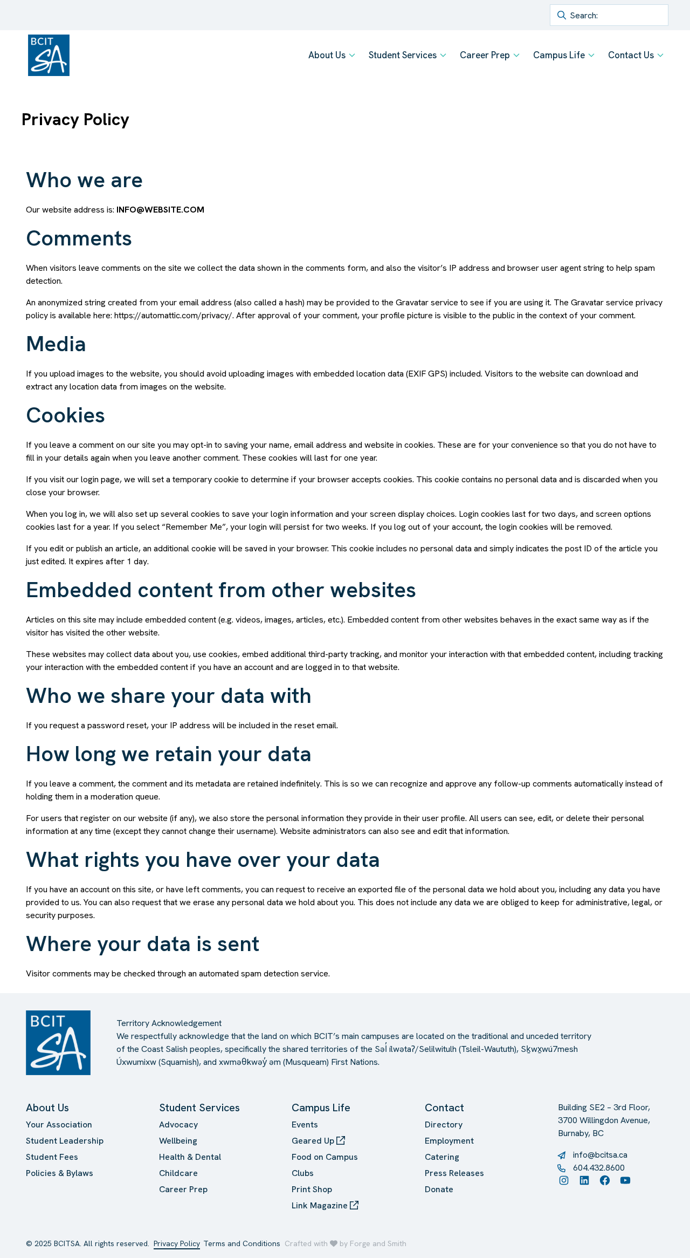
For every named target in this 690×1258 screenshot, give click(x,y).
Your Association (59, 1124)
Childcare (178, 1173)
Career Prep (485, 55)
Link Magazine (321, 1205)
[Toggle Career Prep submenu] (516, 55)
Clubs (303, 1173)
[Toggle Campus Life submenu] (591, 55)
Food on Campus (325, 1157)
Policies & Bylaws (59, 1173)
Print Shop (312, 1189)
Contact (444, 1107)
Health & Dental (190, 1157)
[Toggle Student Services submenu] (443, 55)
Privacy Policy (177, 1243)
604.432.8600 (599, 1167)
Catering (442, 1157)
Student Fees (52, 1157)
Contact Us (631, 55)
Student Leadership (65, 1140)
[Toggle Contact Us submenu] (660, 55)
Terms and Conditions (241, 1243)
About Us (327, 55)
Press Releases (454, 1173)
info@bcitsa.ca (600, 1154)
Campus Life (559, 55)
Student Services (403, 55)
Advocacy (178, 1124)
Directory (444, 1124)
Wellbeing (178, 1140)
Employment (449, 1140)
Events (305, 1124)
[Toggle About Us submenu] (352, 55)
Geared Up (314, 1140)
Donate (439, 1189)
